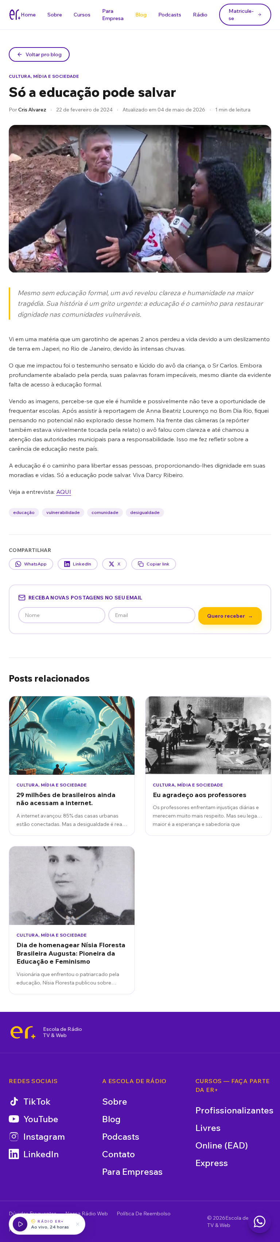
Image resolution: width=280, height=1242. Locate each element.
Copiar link (158, 564)
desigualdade (145, 512)
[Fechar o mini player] (77, 1224)
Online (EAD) (221, 1145)
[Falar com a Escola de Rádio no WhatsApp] (259, 1221)
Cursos (82, 14)
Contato (118, 1153)
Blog (141, 14)
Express (211, 1162)
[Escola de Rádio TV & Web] (23, 1032)
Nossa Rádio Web (86, 1213)
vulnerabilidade (63, 512)
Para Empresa (113, 15)
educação (24, 512)
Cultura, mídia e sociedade (44, 76)
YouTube (40, 1118)
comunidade (105, 512)
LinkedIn (82, 564)
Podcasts (169, 14)
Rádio (200, 14)
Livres (208, 1127)
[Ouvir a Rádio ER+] (20, 1224)
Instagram (44, 1136)
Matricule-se (241, 15)
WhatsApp (35, 564)
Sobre (54, 14)
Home (28, 14)
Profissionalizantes (234, 1110)
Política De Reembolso (144, 1213)
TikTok (37, 1101)
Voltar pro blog (44, 54)
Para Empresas (132, 1171)
